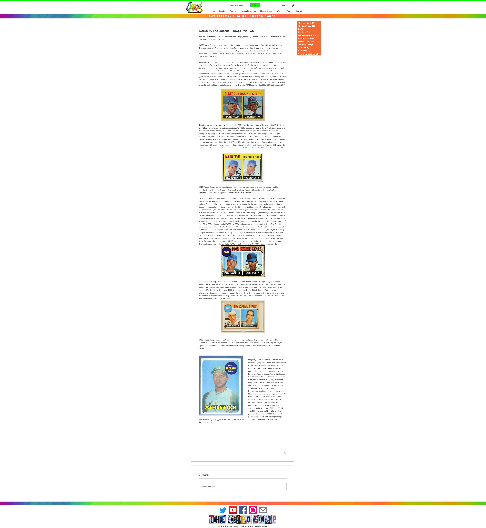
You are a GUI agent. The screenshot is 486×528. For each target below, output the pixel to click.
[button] (293, 5)
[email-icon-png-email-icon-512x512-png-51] (263, 510)
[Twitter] (223, 510)
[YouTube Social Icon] (233, 510)
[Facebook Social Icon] (243, 510)
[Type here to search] (255, 5)
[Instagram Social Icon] (253, 510)
